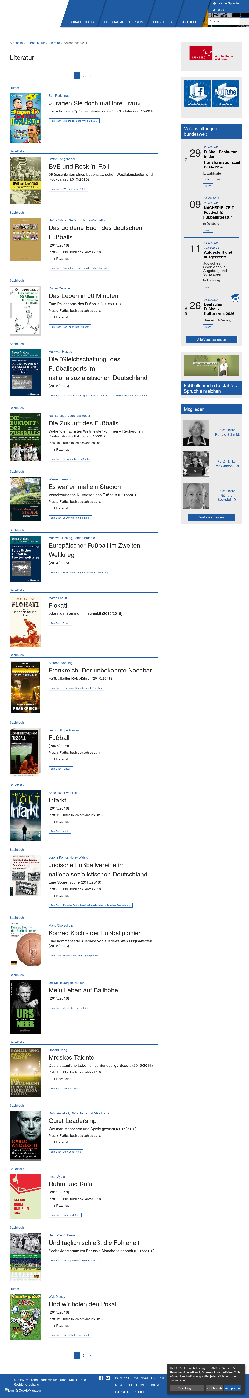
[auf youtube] (108, 1377)
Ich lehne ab (214, 1388)
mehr (208, 185)
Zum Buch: (74, 120)
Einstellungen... (187, 1388)
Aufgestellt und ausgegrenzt (218, 254)
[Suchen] (244, 21)
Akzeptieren (232, 1388)
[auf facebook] (101, 1377)
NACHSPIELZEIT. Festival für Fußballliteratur (219, 212)
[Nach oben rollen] (242, 1391)
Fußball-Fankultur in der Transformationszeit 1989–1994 (221, 159)
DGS (220, 10)
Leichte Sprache (228, 3)
